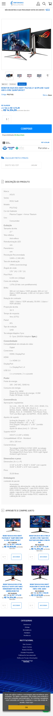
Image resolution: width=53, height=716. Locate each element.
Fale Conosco (27, 644)
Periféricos (12, 84)
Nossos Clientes (27, 650)
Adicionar (16, 557)
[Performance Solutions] (17, 3)
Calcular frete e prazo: (16, 157)
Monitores (22, 84)
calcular (34, 165)
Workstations (27, 630)
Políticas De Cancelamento (27, 655)
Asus (50, 95)
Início (5, 84)
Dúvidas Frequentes (27, 652)
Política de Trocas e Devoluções (27, 658)
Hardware (27, 633)
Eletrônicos (27, 624)
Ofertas (27, 627)
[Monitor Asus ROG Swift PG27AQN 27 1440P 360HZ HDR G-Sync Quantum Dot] (13, 538)
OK (26, 707)
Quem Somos (27, 647)
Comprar (26, 128)
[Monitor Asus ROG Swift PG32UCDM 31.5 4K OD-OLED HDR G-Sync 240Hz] (40, 586)
